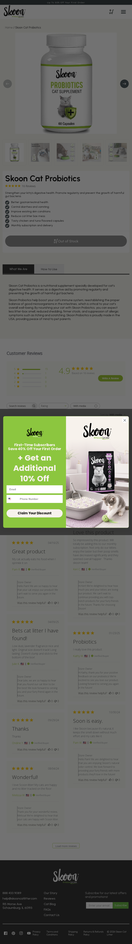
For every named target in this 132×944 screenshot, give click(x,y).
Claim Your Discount (34, 513)
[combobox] (12, 499)
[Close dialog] (125, 420)
